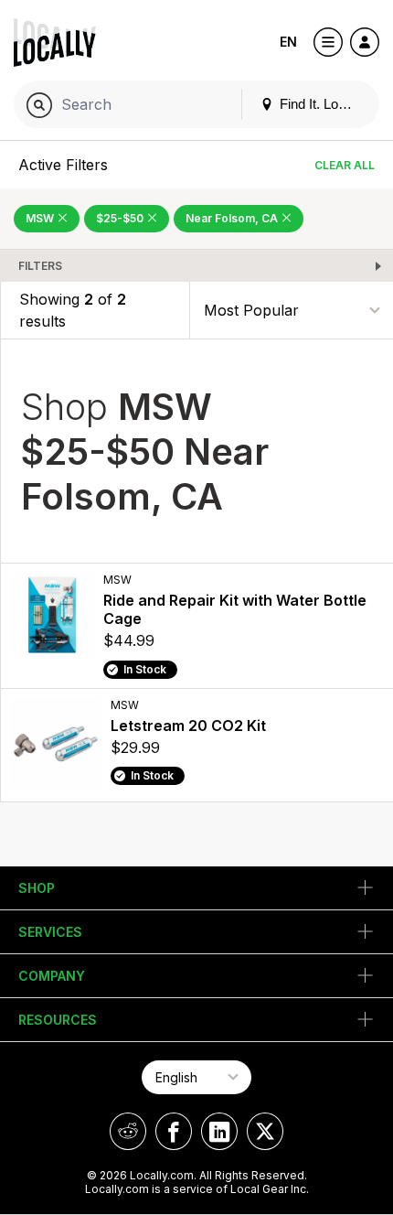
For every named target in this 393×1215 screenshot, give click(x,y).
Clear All (344, 165)
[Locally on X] (265, 1131)
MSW (41, 218)
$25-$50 (121, 218)
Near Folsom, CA (233, 218)
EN (288, 41)
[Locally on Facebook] (173, 1131)
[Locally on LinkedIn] (219, 1131)
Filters (40, 266)
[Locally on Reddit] (128, 1131)
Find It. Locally (321, 104)
